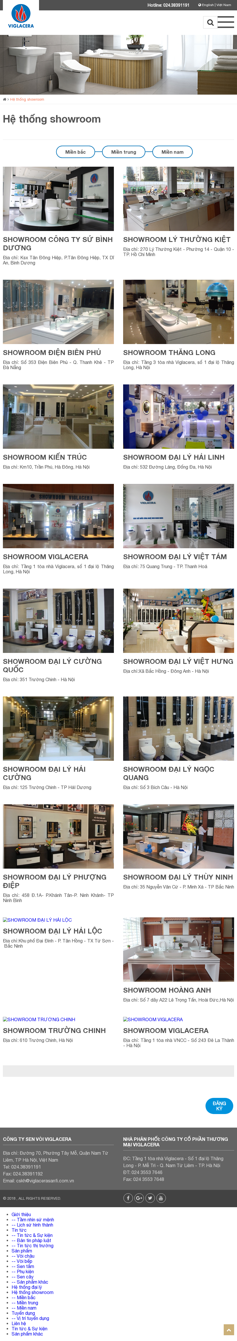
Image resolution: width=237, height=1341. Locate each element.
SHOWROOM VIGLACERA (45, 557)
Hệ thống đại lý (27, 1287)
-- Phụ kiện (23, 1271)
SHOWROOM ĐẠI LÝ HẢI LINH (174, 457)
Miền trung (123, 152)
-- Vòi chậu (23, 1256)
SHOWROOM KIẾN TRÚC (45, 457)
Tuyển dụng (23, 1313)
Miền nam (173, 152)
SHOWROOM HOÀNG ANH (167, 990)
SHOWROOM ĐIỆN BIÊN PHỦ (52, 352)
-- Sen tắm (23, 1266)
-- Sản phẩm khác (30, 1281)
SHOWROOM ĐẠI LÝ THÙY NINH (178, 877)
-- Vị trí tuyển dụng (30, 1318)
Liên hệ (19, 1323)
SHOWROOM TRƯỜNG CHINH (54, 1030)
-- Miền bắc (24, 1297)
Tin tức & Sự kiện (29, 1328)
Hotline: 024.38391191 (169, 5)
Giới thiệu (21, 1214)
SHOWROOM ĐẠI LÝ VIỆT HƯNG (178, 661)
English (208, 5)
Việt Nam (223, 5)
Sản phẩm (22, 1250)
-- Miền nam (24, 1307)
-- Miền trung (25, 1302)
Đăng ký (219, 1106)
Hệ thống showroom (27, 99)
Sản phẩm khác (27, 1333)
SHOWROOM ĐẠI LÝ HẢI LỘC (52, 931)
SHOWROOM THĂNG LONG (169, 352)
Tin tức (19, 1230)
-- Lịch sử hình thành (32, 1224)
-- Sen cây (23, 1276)
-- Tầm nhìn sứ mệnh (33, 1219)
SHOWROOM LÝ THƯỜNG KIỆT (177, 239)
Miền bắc (75, 152)
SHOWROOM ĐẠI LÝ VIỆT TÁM (175, 557)
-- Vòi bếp (22, 1261)
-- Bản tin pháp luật (31, 1240)
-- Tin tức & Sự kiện (32, 1235)
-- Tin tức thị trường (32, 1245)
